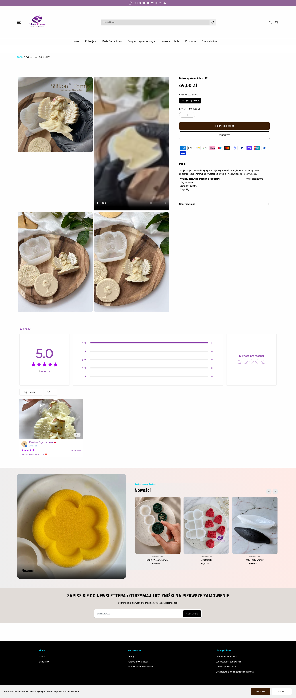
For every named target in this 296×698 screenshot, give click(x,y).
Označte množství (189, 109)
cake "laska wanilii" (255, 560)
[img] (44, 365)
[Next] (275, 491)
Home (75, 41)
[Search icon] (213, 22)
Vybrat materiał (188, 94)
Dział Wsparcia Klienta (226, 666)
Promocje (190, 41)
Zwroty (130, 656)
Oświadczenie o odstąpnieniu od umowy (235, 672)
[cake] (255, 525)
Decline (260, 691)
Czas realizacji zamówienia (228, 661)
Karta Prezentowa (112, 41)
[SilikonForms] (37, 22)
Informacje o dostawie (226, 656)
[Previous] (268, 491)
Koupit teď (224, 135)
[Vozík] (276, 22)
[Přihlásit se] (270, 22)
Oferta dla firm (210, 41)
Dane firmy (44, 661)
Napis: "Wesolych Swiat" (157, 560)
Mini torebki (206, 560)
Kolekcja (90, 41)
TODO (20, 57)
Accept (282, 691)
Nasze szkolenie (170, 41)
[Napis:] (158, 525)
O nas (42, 656)
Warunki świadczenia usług (140, 666)
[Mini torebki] (206, 525)
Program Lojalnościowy (141, 41)
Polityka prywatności (137, 661)
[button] (19, 22)
